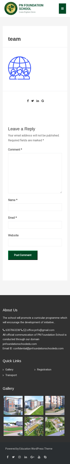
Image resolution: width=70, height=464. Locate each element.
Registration (44, 369)
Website (13, 235)
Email (12, 217)
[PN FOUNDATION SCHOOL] (24, 8)
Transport (11, 375)
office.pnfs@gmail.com (40, 330)
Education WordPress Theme (35, 448)
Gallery (9, 369)
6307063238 (13, 330)
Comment (15, 149)
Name (12, 200)
